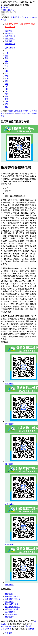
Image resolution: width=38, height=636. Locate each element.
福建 (6, 63)
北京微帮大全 (16, 17)
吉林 (6, 107)
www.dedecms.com (7, 626)
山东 (6, 86)
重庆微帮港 (9, 594)
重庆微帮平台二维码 (12, 599)
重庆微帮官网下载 (12, 609)
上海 (6, 53)
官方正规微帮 (10, 48)
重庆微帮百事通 (11, 614)
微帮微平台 (9, 33)
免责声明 (8, 633)
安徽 (6, 76)
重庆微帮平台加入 (12, 604)
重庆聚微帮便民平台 (12, 596)
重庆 (6, 58)
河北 (6, 89)
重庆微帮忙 (9, 617)
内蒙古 (7, 102)
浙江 (6, 61)
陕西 (6, 94)
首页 (2, 116)
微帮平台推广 (10, 39)
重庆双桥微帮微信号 (29, 113)
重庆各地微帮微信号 (12, 607)
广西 (6, 68)
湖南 (6, 84)
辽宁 (6, 104)
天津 (6, 56)
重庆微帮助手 (10, 612)
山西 (6, 91)
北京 (6, 50)
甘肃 (6, 99)
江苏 (6, 79)
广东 (6, 66)
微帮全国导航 (10, 36)
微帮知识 (8, 41)
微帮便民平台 (10, 44)
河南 (6, 71)
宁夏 (6, 96)
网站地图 (31, 629)
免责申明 (4, 7)
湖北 (6, 81)
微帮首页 (8, 31)
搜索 (3, 15)
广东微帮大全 (27, 17)
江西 (6, 73)
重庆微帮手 (9, 602)
